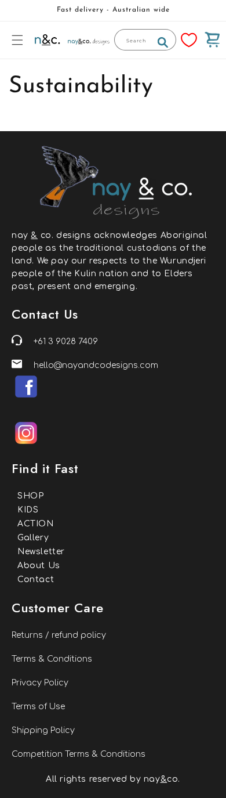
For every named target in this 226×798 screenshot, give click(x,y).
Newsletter (41, 551)
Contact (35, 579)
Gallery (33, 537)
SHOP (30, 496)
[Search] (163, 42)
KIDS (27, 509)
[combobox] (145, 40)
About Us (38, 565)
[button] (17, 40)
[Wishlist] (189, 40)
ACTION (35, 523)
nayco (161, 779)
